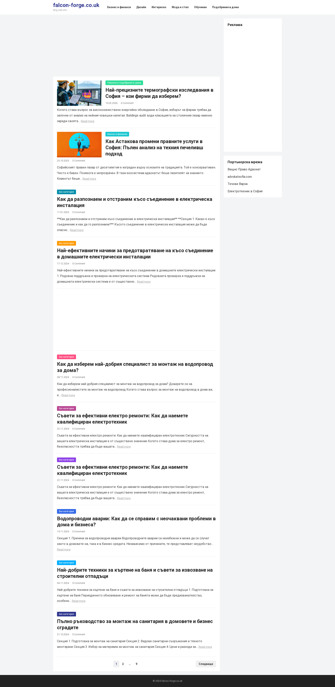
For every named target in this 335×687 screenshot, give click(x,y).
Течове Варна (238, 184)
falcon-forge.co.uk (76, 5)
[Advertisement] (136, 45)
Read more (87, 121)
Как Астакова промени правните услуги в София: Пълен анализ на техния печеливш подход (154, 147)
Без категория (66, 192)
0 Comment (127, 103)
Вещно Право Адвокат (244, 169)
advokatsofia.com (240, 177)
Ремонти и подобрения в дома (124, 82)
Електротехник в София (245, 191)
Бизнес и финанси (117, 134)
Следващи (206, 663)
